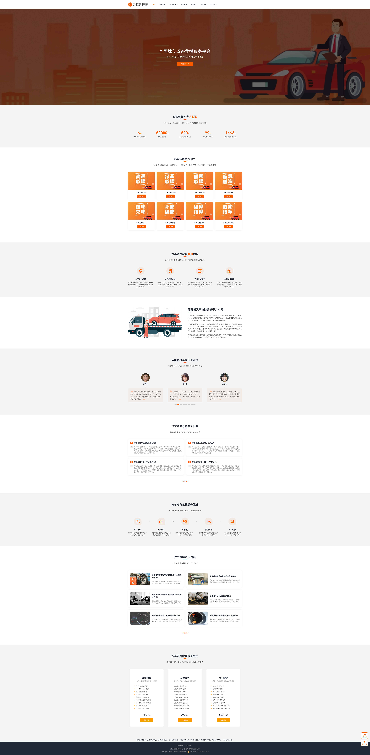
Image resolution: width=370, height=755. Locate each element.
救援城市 (204, 4)
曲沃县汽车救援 (184, 740)
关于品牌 (162, 4)
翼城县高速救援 (227, 740)
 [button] (3, 57)
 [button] (367, 57)
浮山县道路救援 (173, 740)
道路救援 (189, 745)
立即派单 (146, 720)
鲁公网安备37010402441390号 (199, 751)
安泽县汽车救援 (216, 740)
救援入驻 (364, 743)
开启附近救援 (185, 64)
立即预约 (141, 196)
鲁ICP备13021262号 (180, 751)
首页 (153, 4)
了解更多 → (185, 481)
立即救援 (364, 736)
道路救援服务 (173, 4)
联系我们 (213, 4)
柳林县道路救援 (195, 740)
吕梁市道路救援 (206, 740)
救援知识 (194, 4)
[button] (176, 404)
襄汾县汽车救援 (141, 740)
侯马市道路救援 (152, 740)
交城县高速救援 (162, 740)
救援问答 (184, 4)
